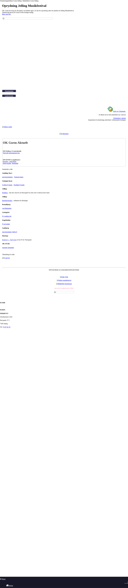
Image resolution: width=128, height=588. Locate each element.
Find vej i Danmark (119, 111)
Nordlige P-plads (19, 185)
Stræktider (15, 163)
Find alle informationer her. (11, 153)
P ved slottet (6, 224)
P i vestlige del (6, 216)
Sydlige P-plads (7, 185)
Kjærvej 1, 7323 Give (9, 240)
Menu (4, 579)
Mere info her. (6, 14)
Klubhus (5, 193)
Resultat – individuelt (9, 161)
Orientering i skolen (119, 118)
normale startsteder (8, 247)
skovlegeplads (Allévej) (9, 232)
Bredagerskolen (7, 200)
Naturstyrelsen (18, 177)
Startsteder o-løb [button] (7, 169)
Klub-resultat (7, 163)
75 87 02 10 (6, 327)
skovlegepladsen (7, 177)
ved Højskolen (6, 208)
